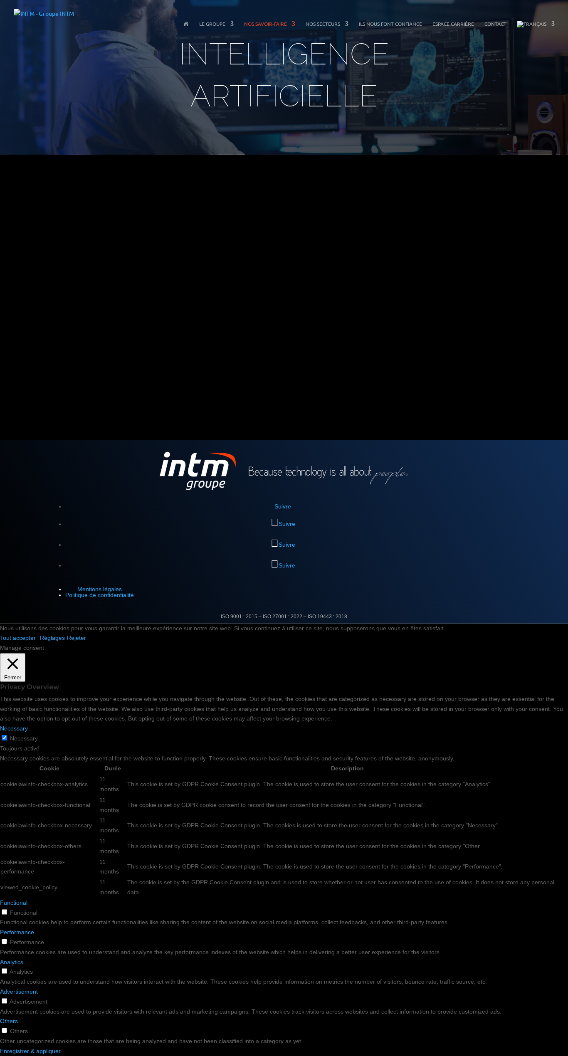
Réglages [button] (52, 637)
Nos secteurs (323, 24)
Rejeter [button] (76, 637)
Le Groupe (212, 24)
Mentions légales (99, 589)
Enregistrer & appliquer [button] (30, 1051)
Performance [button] (17, 932)
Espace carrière (453, 24)
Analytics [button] (11, 962)
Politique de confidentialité (99, 595)
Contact (495, 24)
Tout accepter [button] (18, 637)
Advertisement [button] (19, 991)
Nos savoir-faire (265, 24)
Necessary (24, 738)
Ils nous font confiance (390, 24)
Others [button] (9, 1021)
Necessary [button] (14, 728)
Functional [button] (13, 902)
